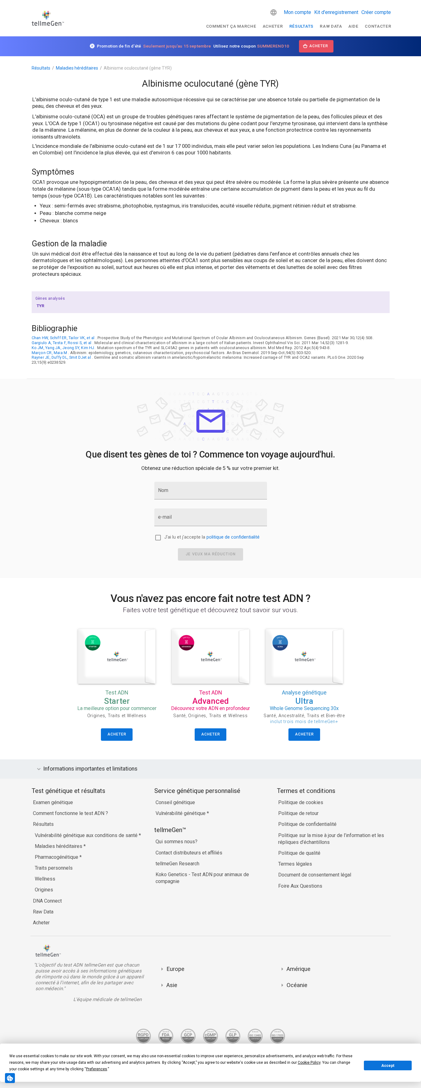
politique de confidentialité (233, 537)
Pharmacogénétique (57, 857)
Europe (175, 969)
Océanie (297, 985)
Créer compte (376, 12)
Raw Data (43, 912)
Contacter (378, 26)
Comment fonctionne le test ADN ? (70, 813)
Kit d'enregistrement (336, 12)
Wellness (45, 879)
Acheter (273, 26)
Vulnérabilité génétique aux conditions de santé (87, 835)
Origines (44, 890)
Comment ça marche (231, 26)
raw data (331, 26)
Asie (171, 985)
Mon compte (297, 12)
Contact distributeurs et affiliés (189, 853)
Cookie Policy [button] (309, 1062)
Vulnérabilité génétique (181, 813)
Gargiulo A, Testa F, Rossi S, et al (62, 342)
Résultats (301, 26)
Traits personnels (54, 868)
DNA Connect (47, 901)
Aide (353, 26)
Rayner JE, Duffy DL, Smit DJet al (61, 357)
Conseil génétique (175, 802)
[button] (273, 12)
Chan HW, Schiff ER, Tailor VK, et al (63, 337)
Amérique (298, 969)
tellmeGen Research (177, 864)
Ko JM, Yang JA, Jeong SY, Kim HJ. (63, 347)
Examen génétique (53, 802)
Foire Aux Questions (300, 886)
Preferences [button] (96, 1069)
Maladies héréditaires (77, 68)
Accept (387, 1065)
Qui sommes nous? (176, 841)
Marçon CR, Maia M (49, 352)
